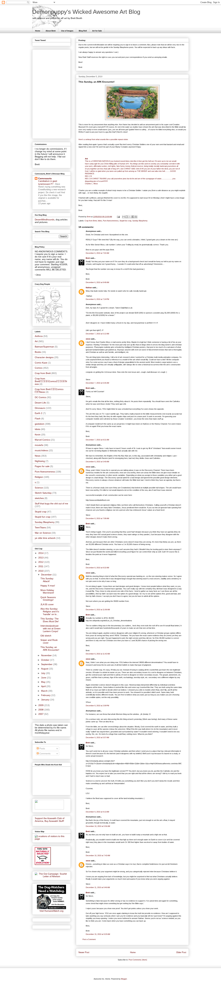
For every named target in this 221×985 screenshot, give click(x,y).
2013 (41, 557)
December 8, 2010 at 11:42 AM (98, 654)
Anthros (39, 336)
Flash (37, 418)
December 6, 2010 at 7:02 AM (97, 253)
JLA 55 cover (47, 604)
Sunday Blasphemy (140, 221)
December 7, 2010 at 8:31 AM (97, 440)
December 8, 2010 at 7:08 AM (97, 518)
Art (36, 341)
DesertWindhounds (44, 219)
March (44, 691)
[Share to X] (129, 216)
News (37, 455)
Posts (42, 748)
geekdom (39, 424)
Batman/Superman (44, 346)
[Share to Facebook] (132, 216)
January (45, 699)
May (43, 682)
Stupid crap (40, 511)
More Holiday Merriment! (47, 591)
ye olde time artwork (45, 538)
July (43, 673)
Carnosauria (45, 178)
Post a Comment (89, 939)
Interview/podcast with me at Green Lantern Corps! (50, 628)
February (46, 695)
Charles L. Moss (91, 184)
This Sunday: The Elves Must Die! (49, 620)
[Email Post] (118, 217)
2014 (41, 553)
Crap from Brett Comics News (51, 381)
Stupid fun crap (125, 221)
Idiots (100, 221)
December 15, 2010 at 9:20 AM (98, 934)
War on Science (43, 533)
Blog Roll (83, 31)
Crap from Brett (91, 221)
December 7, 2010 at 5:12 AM (97, 334)
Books (38, 352)
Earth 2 (38, 413)
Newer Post (83, 952)
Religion (39, 477)
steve (88, 339)
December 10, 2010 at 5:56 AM (98, 826)
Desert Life (40, 402)
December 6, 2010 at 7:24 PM (97, 299)
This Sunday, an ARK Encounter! (49, 648)
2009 (41, 705)
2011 (41, 566)
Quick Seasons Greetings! (48, 598)
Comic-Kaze (41, 362)
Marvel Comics (42, 439)
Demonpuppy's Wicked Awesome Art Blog (86, 11)
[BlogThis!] (126, 216)
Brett (88, 258)
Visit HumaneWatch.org (51, 911)
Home (37, 31)
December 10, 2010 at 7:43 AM (98, 855)
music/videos (41, 450)
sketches (39, 498)
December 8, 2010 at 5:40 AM (97, 462)
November (46, 655)
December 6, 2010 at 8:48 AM (97, 282)
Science (39, 487)
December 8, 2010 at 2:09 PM (97, 706)
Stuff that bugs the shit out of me (51, 503)
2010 (41, 571)
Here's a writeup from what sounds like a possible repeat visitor (103, 139)
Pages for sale (42, 466)
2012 (41, 562)
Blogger (124, 979)
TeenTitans (40, 527)
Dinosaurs (40, 408)
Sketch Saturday (43, 493)
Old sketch (45, 635)
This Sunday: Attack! (47, 580)
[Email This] (123, 216)
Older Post (181, 952)
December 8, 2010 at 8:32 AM (97, 568)
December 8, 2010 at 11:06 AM (98, 610)
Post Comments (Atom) (138, 960)
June (44, 677)
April (43, 686)
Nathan (89, 288)
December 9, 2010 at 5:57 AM (97, 737)
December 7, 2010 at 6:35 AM (97, 383)
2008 (41, 709)
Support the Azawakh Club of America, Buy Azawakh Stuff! (49, 819)
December (46, 574)
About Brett (51, 31)
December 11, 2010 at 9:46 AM (98, 887)
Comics (38, 368)
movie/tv (39, 445)
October (45, 660)
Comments (44, 753)
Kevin (37, 434)
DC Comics (40, 397)
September (47, 664)
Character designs (44, 357)
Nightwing (40, 461)
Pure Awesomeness (111, 221)
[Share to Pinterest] (136, 216)
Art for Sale (97, 31)
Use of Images (67, 31)
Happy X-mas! (47, 585)
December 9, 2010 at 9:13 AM (97, 812)
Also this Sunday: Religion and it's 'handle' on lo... (49, 611)
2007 (41, 714)
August (45, 668)
